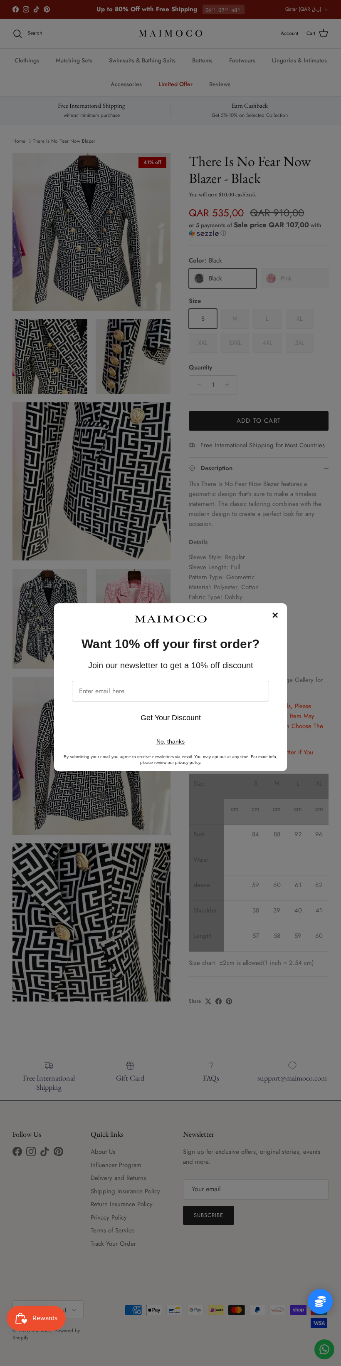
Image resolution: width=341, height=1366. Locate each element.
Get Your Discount (171, 718)
